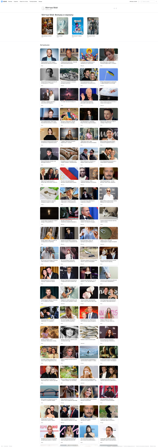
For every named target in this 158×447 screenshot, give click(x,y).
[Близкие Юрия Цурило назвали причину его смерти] (89, 414)
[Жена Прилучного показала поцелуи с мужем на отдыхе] (49, 276)
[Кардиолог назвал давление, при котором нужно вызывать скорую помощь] (69, 295)
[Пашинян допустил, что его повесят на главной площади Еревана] (89, 216)
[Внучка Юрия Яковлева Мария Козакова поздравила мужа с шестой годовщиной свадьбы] (108, 137)
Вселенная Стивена (77, 35)
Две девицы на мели (47, 35)
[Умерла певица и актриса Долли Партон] (69, 355)
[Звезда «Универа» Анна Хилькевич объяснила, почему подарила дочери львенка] (49, 335)
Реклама (10, 446)
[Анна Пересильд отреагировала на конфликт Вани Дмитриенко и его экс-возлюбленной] (108, 295)
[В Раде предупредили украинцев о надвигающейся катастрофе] (108, 77)
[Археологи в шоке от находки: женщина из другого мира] (49, 196)
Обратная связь (153, 446)
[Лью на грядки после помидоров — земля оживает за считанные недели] (69, 375)
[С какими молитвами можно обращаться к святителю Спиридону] (89, 57)
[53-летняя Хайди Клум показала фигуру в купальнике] (89, 395)
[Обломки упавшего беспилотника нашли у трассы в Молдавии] (89, 256)
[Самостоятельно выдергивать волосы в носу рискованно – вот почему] (89, 375)
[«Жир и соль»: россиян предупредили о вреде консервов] (108, 236)
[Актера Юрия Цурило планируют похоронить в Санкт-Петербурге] (108, 355)
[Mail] (2, 1)
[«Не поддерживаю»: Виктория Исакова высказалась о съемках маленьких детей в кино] (49, 117)
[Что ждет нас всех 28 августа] (69, 97)
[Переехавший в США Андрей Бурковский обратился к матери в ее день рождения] (49, 57)
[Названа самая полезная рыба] (89, 335)
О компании (6, 446)
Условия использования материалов (142, 446)
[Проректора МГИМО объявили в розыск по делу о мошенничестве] (69, 236)
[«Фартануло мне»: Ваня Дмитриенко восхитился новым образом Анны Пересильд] (89, 137)
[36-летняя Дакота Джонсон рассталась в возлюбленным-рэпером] (89, 434)
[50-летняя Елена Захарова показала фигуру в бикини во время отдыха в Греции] (108, 335)
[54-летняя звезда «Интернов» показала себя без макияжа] (69, 315)
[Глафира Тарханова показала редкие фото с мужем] (69, 137)
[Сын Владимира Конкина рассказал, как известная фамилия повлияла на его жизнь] (89, 97)
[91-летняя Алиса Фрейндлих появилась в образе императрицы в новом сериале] (89, 196)
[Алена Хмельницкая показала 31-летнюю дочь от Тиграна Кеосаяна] (49, 77)
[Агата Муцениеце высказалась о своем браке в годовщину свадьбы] (108, 157)
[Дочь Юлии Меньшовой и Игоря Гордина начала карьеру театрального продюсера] (108, 256)
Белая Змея (59, 35)
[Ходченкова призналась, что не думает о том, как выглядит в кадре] (89, 276)
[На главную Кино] (5, 1)
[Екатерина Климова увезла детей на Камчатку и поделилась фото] (49, 137)
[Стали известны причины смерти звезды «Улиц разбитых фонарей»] (49, 216)
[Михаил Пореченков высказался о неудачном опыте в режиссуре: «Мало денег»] (69, 276)
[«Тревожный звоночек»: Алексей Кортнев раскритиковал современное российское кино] (69, 57)
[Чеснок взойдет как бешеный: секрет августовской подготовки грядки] (89, 295)
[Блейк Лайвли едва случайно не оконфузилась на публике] (49, 236)
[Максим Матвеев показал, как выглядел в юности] (49, 157)
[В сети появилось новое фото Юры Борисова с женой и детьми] (49, 375)
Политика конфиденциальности (129, 446)
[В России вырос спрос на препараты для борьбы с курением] (89, 236)
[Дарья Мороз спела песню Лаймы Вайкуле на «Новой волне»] (108, 196)
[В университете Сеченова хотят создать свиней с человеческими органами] (69, 157)
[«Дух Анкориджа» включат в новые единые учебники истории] (69, 414)
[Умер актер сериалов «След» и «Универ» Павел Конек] (108, 117)
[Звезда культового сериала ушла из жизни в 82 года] (69, 335)
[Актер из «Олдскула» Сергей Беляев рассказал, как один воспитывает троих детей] (69, 117)
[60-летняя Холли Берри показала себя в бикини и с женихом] (49, 256)
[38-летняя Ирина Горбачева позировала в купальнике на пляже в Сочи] (69, 256)
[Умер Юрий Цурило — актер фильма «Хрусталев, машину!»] (108, 176)
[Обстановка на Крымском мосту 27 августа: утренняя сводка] (49, 395)
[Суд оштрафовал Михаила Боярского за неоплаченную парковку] (108, 395)
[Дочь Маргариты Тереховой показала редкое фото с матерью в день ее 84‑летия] (108, 57)
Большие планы (91, 35)
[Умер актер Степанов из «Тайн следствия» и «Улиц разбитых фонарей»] (69, 196)
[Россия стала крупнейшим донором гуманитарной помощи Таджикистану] (69, 176)
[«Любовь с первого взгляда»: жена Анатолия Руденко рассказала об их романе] (49, 97)
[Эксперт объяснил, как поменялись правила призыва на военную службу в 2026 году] (69, 216)
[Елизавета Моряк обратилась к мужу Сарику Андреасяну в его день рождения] (49, 355)
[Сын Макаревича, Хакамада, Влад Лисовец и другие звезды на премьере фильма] (89, 117)
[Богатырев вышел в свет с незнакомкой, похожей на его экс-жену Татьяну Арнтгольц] (89, 77)
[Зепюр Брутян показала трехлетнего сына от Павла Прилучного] (49, 414)
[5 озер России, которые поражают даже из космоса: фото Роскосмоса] (108, 414)
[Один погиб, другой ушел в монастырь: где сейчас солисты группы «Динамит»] (49, 176)
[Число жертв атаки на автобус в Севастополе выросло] (108, 97)
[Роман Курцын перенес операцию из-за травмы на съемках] (49, 295)
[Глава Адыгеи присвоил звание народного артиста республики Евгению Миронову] (108, 434)
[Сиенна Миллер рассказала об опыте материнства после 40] (69, 434)
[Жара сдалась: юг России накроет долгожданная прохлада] (69, 395)
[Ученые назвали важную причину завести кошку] (108, 216)
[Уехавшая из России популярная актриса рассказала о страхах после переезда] (49, 434)
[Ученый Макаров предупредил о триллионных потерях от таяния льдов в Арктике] (89, 355)
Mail (2, 446)
